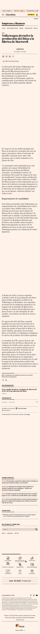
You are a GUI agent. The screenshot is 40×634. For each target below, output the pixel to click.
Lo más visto (6, 510)
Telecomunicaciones (12, 28)
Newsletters (31, 617)
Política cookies (19, 615)
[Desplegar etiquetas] (37, 402)
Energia (21, 28)
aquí (28, 414)
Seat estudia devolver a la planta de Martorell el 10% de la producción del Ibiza (19, 390)
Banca (3, 28)
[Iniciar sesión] (37, 15)
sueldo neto (32, 560)
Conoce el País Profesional (20, 581)
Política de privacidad (10, 617)
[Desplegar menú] (3, 14)
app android (32, 573)
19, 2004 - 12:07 (20, 51)
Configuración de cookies (29, 615)
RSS (27, 617)
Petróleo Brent (30, 11)
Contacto (6, 615)
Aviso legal (11, 615)
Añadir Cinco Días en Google (12, 61)
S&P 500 (16, 11)
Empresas (4, 402)
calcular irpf (8, 560)
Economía (12, 402)
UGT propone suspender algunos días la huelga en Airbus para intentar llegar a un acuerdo (20, 482)
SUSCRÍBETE (31, 14)
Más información (6, 410)
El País (35, 18)
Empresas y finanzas (13, 23)
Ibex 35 (5, 11)
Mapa (24, 617)
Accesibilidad (19, 617)
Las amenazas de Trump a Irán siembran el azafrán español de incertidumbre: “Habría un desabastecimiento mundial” (17, 488)
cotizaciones (8, 573)
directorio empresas (32, 567)
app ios (20, 573)
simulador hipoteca (20, 560)
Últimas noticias (8, 477)
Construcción (28, 28)
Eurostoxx (10, 533)
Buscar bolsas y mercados (11, 524)
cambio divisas (19, 567)
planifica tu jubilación (8, 567)
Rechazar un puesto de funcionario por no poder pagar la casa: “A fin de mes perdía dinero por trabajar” (19, 494)
